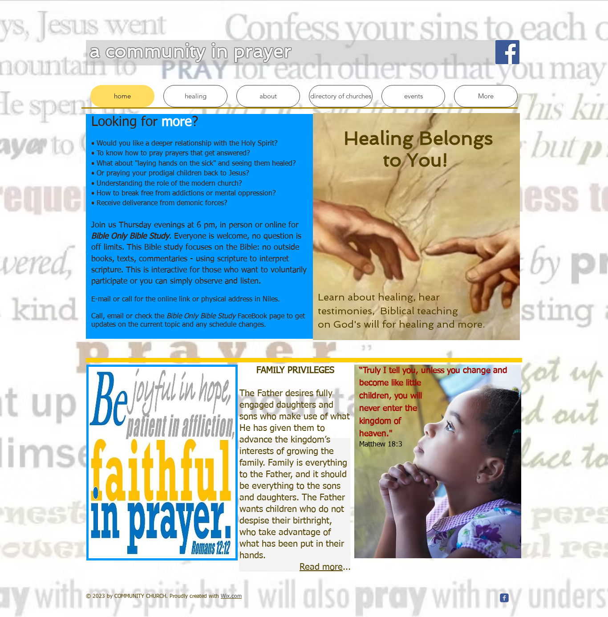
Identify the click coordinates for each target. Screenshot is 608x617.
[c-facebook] (504, 597)
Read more (321, 567)
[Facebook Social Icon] (507, 52)
